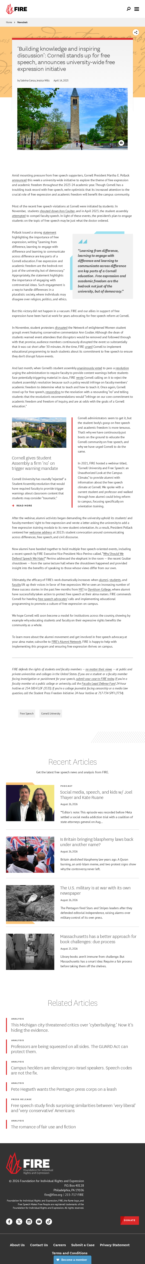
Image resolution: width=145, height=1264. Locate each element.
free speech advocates (52, 599)
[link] (17, 9)
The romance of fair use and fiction (43, 1126)
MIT (81, 589)
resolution (122, 368)
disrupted (61, 328)
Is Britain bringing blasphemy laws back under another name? (96, 841)
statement (49, 232)
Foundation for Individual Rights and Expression (52, 1181)
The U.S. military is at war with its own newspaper (95, 890)
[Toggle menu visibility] (136, 8)
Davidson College (99, 589)
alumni (103, 580)
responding (52, 392)
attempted (19, 216)
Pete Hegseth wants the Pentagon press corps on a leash (64, 1088)
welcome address (40, 532)
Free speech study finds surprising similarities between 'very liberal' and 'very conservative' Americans (73, 1107)
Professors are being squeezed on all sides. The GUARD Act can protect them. (69, 1048)
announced (19, 180)
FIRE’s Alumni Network (66, 642)
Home (9, 22)
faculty (16, 585)
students (115, 580)
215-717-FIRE (74, 1195)
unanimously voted (89, 368)
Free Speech (27, 713)
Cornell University (50, 713)
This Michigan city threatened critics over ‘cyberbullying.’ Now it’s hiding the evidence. (72, 1027)
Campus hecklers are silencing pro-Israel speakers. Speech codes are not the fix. (71, 1070)
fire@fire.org (53, 1195)
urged (88, 347)
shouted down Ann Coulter (57, 211)
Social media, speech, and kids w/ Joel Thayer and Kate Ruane (96, 794)
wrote (80, 378)
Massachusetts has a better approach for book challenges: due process (98, 938)
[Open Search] (129, 9)
